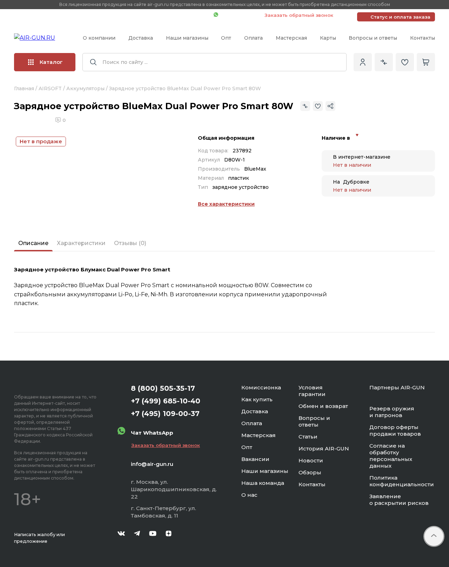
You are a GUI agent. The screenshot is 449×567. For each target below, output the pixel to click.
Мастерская (291, 38)
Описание (33, 243)
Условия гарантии (312, 390)
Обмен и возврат (323, 406)
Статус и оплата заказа (400, 17)
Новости (311, 460)
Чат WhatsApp (237, 15)
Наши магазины (187, 38)
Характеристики (81, 243)
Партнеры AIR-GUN (397, 387)
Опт (226, 38)
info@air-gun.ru (152, 464)
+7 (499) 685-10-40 (107, 15)
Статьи (308, 436)
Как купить (257, 399)
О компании (99, 38)
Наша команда (262, 483)
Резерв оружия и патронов (391, 411)
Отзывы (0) (130, 243)
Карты (328, 38)
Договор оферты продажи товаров (395, 430)
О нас (249, 495)
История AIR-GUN (324, 448)
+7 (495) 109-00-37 (177, 15)
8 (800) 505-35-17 (163, 388)
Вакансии (255, 459)
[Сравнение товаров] (384, 62)
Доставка (140, 38)
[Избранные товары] (405, 62)
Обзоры (310, 472)
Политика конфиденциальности (401, 481)
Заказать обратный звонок (298, 15)
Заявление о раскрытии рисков (399, 499)
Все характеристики (226, 204)
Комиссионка (261, 387)
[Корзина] (426, 62)
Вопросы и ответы (373, 38)
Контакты (422, 38)
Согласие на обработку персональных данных (390, 455)
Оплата (253, 38)
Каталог (51, 62)
